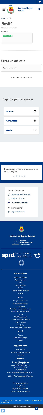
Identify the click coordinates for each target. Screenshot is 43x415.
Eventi (20, 340)
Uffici (20, 282)
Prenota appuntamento (20, 383)
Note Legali (18, 400)
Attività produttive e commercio (20, 309)
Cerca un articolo (13, 61)
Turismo (20, 314)
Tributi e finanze (20, 322)
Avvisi (9, 130)
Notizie (9, 111)
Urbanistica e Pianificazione (20, 311)
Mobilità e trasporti (20, 317)
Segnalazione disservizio (20, 388)
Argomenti (4, 31)
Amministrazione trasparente (20, 352)
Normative (20, 355)
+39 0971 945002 (20, 370)
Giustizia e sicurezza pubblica (20, 319)
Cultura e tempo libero (20, 303)
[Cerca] (39, 9)
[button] (40, 2)
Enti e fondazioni (20, 285)
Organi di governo (20, 280)
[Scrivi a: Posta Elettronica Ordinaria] (20, 374)
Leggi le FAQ (20, 386)
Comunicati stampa (20, 337)
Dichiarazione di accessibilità (20, 391)
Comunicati (12, 120)
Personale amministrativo (20, 290)
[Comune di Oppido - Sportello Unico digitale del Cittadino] (10, 9)
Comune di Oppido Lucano (25, 9)
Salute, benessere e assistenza (20, 327)
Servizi (20, 297)
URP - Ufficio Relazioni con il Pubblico (20, 376)
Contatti (20, 359)
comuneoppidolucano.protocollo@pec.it (20, 372)
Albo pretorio (20, 349)
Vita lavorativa (20, 306)
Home (3, 18)
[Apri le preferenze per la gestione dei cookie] (3, 411)
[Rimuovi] (12, 36)
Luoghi (20, 293)
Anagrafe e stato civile (20, 301)
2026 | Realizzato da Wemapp (22, 406)
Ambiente (20, 325)
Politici (20, 288)
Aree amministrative (20, 277)
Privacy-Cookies (7, 400)
